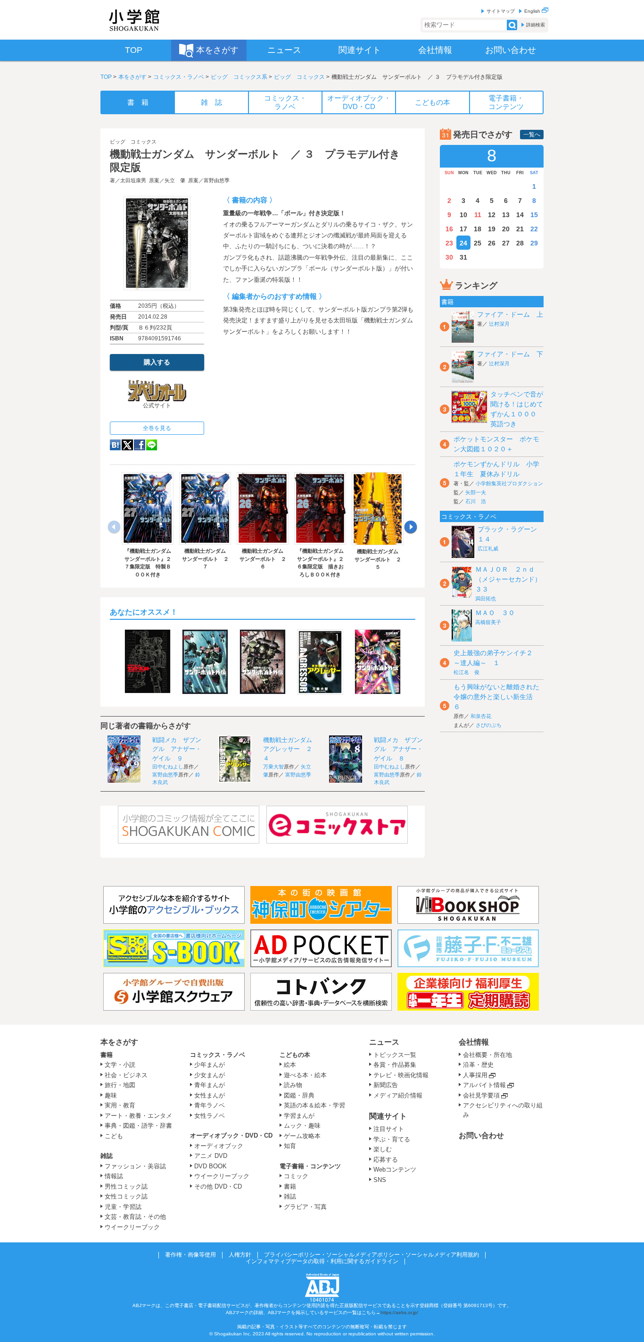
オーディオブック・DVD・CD (231, 1135)
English (533, 11)
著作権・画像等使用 (190, 1254)
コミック (296, 1176)
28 (520, 243)
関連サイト (388, 1116)
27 (506, 243)
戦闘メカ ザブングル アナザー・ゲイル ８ (398, 749)
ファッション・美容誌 (135, 1166)
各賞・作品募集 (394, 1064)
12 (491, 215)
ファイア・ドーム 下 (510, 354)
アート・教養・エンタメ (138, 1115)
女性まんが (209, 1095)
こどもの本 (295, 1054)
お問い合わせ (481, 1135)
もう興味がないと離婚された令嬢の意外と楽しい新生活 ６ (496, 696)
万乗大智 (273, 766)
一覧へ (531, 134)
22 (534, 229)
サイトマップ (501, 11)
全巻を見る (157, 428)
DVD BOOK (210, 1166)
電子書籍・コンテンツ (310, 1166)
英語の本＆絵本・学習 (314, 1105)
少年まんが (209, 1064)
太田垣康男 (133, 180)
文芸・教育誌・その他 (135, 1216)
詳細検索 (535, 24)
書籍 (106, 1054)
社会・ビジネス (126, 1075)
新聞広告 (385, 1085)
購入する (157, 362)
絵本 (290, 1064)
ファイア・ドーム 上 (510, 314)
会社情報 (474, 1042)
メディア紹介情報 (397, 1095)
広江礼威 (488, 548)
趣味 (111, 1095)
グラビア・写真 (305, 1206)
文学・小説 (120, 1064)
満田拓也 (485, 598)
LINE (151, 444)
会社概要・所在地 (487, 1054)
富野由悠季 (217, 180)
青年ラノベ (209, 1105)
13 (506, 215)
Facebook (139, 444)
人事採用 (475, 1075)
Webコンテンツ (394, 1169)
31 (463, 257)
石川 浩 (475, 501)
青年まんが (209, 1085)
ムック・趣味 (302, 1125)
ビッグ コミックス (299, 77)
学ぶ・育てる (391, 1139)
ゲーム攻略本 (302, 1135)
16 (449, 229)
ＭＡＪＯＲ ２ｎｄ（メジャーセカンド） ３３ (511, 579)
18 (477, 229)
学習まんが (302, 1115)
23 (449, 243)
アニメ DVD (210, 1155)
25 (477, 243)
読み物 (293, 1085)
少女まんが (209, 1075)
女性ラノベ (209, 1115)
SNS (379, 1179)
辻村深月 (499, 324)
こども (114, 1135)
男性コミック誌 (126, 1186)
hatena (115, 444)
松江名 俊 (466, 672)
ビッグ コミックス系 (239, 77)
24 (463, 243)
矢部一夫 (475, 492)
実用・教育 (120, 1105)
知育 (290, 1145)
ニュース (384, 1042)
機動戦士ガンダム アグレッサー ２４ (290, 749)
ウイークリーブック (132, 1227)
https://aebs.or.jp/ (399, 1312)
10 (463, 215)
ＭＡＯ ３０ (495, 612)
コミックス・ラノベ (178, 77)
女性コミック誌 (126, 1196)
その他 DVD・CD (218, 1186)
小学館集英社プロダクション (509, 483)
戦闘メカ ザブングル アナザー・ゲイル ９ (176, 749)
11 (477, 215)
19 (491, 229)
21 (520, 229)
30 (449, 257)
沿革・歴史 (478, 1064)
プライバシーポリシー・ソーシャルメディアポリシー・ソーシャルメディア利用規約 (371, 1254)
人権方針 (240, 1254)
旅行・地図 (120, 1085)
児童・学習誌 (123, 1206)
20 (506, 229)
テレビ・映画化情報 (401, 1075)
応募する (385, 1159)
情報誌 (114, 1176)
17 (463, 229)
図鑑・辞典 (299, 1095)
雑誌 (106, 1155)
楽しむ (382, 1149)
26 (491, 243)
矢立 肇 (175, 180)
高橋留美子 (488, 622)
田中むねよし (167, 766)
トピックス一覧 (394, 1054)
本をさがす (132, 77)
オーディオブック (218, 1145)
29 (534, 243)
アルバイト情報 (484, 1085)
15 (534, 215)
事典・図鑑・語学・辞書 (138, 1125)
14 (520, 215)
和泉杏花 (481, 716)
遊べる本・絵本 (305, 1075)
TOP (106, 77)
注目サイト (388, 1128)
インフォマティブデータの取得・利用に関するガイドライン (322, 1261)
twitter (127, 444)
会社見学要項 (481, 1095)
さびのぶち (489, 725)
